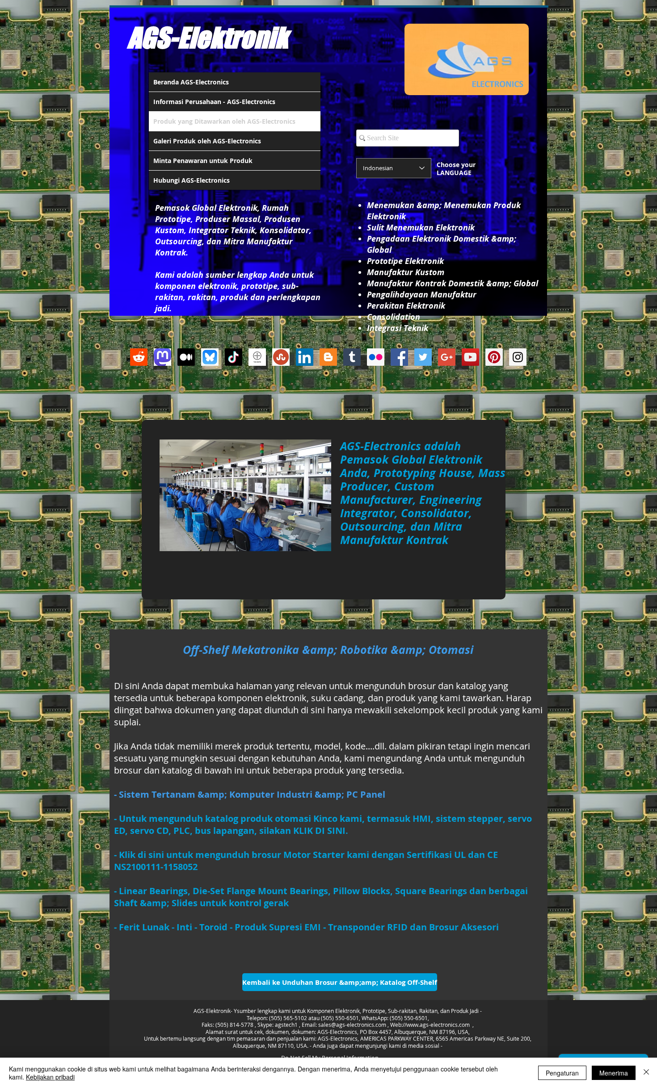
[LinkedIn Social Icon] (304, 357)
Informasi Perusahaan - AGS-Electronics (214, 101)
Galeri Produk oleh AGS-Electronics (207, 141)
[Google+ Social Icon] (446, 357)
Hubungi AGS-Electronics (191, 180)
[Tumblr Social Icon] (352, 357)
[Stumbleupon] (281, 357)
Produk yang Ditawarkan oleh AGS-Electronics (224, 121)
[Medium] (186, 357)
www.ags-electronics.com (438, 1024)
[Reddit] (138, 357)
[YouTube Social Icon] (470, 357)
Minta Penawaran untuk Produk (203, 160)
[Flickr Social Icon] (375, 357)
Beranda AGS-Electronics (191, 82)
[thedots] (257, 357)
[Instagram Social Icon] (517, 357)
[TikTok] (233, 357)
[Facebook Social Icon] (399, 357)
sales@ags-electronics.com (352, 1024)
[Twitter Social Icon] (423, 357)
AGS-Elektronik (207, 37)
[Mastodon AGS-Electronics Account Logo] (162, 357)
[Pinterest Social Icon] (494, 357)
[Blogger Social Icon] (328, 357)
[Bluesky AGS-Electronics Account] (210, 357)
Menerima (613, 1072)
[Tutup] (646, 1073)
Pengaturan (562, 1072)
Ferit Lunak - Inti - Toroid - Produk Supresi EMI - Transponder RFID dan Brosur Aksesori (309, 927)
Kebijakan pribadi (50, 1076)
